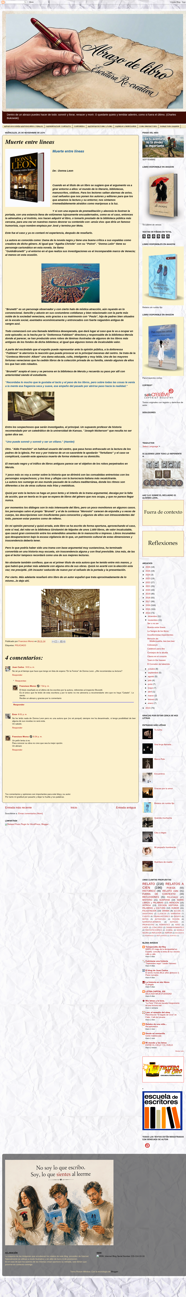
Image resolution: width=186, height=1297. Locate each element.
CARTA (145, 927)
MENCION (174, 903)
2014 (148, 613)
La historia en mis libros (157, 982)
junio (150, 684)
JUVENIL (169, 930)
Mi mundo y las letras (156, 1043)
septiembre (153, 673)
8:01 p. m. (22, 714)
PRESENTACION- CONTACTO (58, 126)
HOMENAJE (149, 935)
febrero (151, 699)
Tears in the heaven (156, 660)
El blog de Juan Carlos (156, 970)
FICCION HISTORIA (168, 905)
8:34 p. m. (37, 737)
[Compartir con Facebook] (61, 641)
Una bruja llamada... (163, 744)
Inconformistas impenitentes (160, 635)
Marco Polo (159, 759)
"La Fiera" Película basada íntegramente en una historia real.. (162, 1004)
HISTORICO (148, 891)
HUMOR (175, 908)
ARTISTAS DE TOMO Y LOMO (100, 126)
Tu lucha (158, 730)
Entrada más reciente (18, 807)
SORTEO (173, 935)
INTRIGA (146, 905)
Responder (17, 675)
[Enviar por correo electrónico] (53, 641)
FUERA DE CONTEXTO (158, 894)
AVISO (177, 925)
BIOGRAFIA (179, 933)
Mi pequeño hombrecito (165, 847)
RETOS (145, 919)
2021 (148, 586)
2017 (148, 601)
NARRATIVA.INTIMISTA (151, 922)
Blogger (114, 1272)
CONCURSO (157, 927)
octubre (151, 669)
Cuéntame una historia (156, 961)
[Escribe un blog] (55, 641)
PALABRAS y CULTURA (153, 908)
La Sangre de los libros (158, 631)
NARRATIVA (175, 914)
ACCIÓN (177, 911)
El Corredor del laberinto (158, 664)
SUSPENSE (164, 900)
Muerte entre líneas (156, 627)
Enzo (14, 714)
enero (151, 703)
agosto (151, 676)
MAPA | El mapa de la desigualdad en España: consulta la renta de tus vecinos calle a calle (162, 951)
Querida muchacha (163, 818)
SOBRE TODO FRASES (169, 126)
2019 (148, 594)
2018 (148, 598)
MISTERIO (147, 900)
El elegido (149, 984)
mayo (151, 688)
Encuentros (159, 774)
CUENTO (146, 916)
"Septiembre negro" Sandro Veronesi (160, 963)
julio (150, 680)
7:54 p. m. (45, 686)
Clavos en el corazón (157, 656)
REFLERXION (162, 935)
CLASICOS (162, 914)
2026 (148, 567)
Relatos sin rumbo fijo (164, 803)
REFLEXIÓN (157, 933)
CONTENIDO (79, 126)
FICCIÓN (175, 919)
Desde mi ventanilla (155, 1033)
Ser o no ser (153, 623)
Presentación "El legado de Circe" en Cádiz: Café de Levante (161, 1016)
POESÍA (171, 888)
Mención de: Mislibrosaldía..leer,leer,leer (161, 640)
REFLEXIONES (150, 897)
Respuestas (20, 681)
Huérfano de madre (163, 862)
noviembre (153, 620)
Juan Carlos (18, 667)
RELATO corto (170, 891)
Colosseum (152, 645)
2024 (148, 575)
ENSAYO (177, 916)
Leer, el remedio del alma (157, 1012)
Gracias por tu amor (163, 788)
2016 (148, 605)
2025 (148, 571)
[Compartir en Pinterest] (64, 641)
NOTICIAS (174, 922)
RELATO (148, 884)
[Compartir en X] (58, 641)
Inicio (74, 807)
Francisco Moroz (27, 686)
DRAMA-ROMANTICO (175, 927)
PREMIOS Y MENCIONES (125, 126)
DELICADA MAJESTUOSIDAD (158, 994)
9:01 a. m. (30, 667)
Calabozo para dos (156, 649)
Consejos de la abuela (157, 653)
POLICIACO (20, 645)
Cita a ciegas (160, 833)
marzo (151, 696)
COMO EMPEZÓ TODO (148, 126)
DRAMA (165, 911)
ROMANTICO (164, 925)
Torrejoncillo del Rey (155, 947)
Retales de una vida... (156, 1024)
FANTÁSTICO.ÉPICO (153, 930)
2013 (148, 708)
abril (150, 692)
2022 (148, 582)
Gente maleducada (153, 1036)
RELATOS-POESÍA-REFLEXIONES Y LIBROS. (23, 126)
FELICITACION (149, 911)
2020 (148, 590)
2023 (148, 578)
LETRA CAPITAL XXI (155, 991)
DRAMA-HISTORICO (161, 916)
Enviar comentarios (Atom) (30, 813)
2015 (148, 609)
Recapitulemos (151, 1026)
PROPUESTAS (148, 925)
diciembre (153, 616)
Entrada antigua (126, 807)
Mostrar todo (179, 1051)
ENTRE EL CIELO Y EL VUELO (159, 1045)
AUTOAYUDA (160, 919)
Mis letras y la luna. (155, 1001)
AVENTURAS (147, 914)
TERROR (168, 933)
